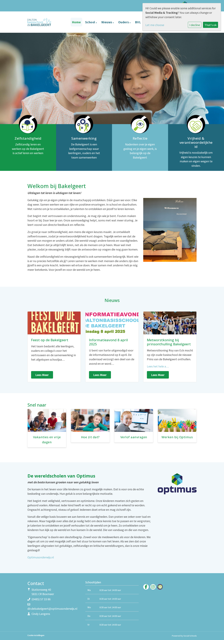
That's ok (210, 25)
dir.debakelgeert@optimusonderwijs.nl (52, 608)
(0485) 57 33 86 (41, 599)
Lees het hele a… (158, 366)
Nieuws (107, 22)
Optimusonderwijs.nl (40, 557)
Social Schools (190, 635)
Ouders (124, 22)
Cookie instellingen (35, 635)
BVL (138, 22)
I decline (194, 25)
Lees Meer (42, 375)
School (90, 22)
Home (76, 22)
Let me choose (154, 25)
